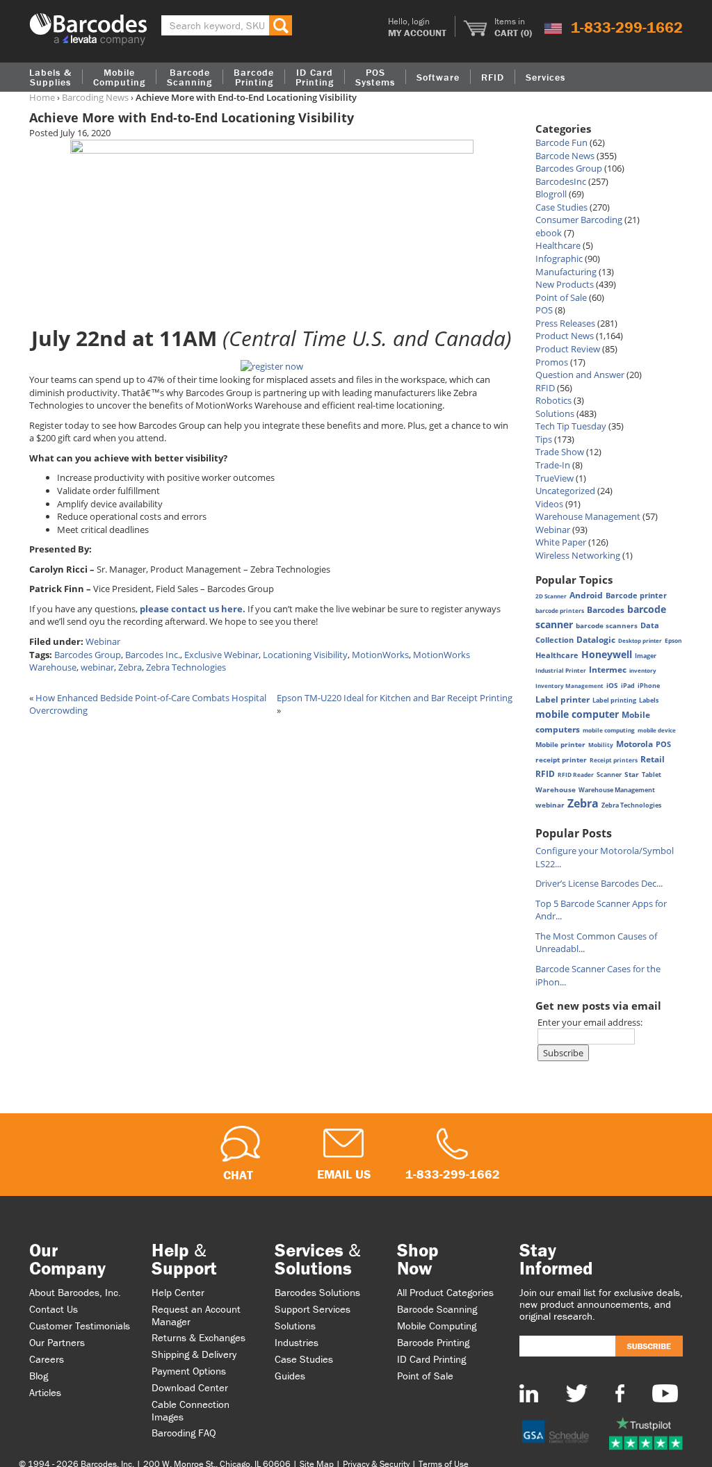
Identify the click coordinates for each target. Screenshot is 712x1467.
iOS (612, 685)
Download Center (190, 1387)
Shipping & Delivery (194, 1354)
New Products (564, 284)
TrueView (554, 478)
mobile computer (577, 714)
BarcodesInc (560, 181)
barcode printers (559, 610)
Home (42, 97)
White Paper (560, 542)
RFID (545, 388)
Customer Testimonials (79, 1325)
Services (545, 77)
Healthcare (558, 245)
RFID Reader (576, 774)
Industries (296, 1342)
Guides (290, 1375)
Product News (564, 335)
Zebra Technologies (186, 667)
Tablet (651, 775)
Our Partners (57, 1342)
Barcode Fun (561, 142)
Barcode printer (636, 595)
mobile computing (609, 730)
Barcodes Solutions (317, 1292)
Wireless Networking (577, 555)
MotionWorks (380, 654)
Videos (549, 504)
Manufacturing (566, 271)
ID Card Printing (431, 1359)
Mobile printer (560, 744)
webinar (97, 667)
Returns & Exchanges (198, 1337)
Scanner (609, 774)
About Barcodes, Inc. (75, 1292)
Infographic (559, 258)
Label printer (562, 699)
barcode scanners (607, 625)
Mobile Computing (119, 77)
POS (544, 310)
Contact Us (53, 1309)
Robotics (553, 400)
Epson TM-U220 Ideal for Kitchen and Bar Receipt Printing (394, 697)
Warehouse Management (587, 516)
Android (586, 594)
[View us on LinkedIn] (528, 1392)
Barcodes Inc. (152, 654)
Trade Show (559, 451)
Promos (551, 362)
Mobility (600, 744)
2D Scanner (551, 596)
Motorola (634, 744)
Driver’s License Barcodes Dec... (599, 883)
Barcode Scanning (437, 1309)
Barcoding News (95, 97)
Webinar (103, 641)
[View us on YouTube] (665, 1392)
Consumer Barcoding (578, 219)
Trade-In (552, 465)
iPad (628, 686)
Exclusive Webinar (221, 654)
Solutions (554, 413)
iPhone (649, 685)
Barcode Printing (433, 1342)
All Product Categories (445, 1292)
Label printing (614, 700)
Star (631, 774)
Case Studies (561, 207)
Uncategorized (565, 490)
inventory (642, 670)
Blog (38, 1375)
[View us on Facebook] (619, 1392)
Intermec (607, 669)
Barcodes (605, 610)
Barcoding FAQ (184, 1432)
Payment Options (189, 1370)
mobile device (657, 730)
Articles (45, 1392)
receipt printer (561, 759)
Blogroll (551, 194)
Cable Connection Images (190, 1410)
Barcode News (564, 155)
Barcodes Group (87, 654)
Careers (46, 1359)
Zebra (130, 667)
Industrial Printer (560, 670)
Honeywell (606, 654)
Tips (543, 439)
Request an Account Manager (196, 1315)
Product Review (567, 349)
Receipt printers (614, 760)
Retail (652, 759)
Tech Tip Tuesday (570, 426)
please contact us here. (192, 609)
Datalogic (595, 639)
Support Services (312, 1309)
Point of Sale (561, 297)
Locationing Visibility (305, 654)
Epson (673, 640)
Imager (645, 655)
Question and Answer (579, 374)
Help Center (178, 1292)
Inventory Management (569, 685)
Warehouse (555, 789)
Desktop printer (640, 640)
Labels (648, 700)
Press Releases (565, 323)
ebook (548, 233)
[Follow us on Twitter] (577, 1392)
